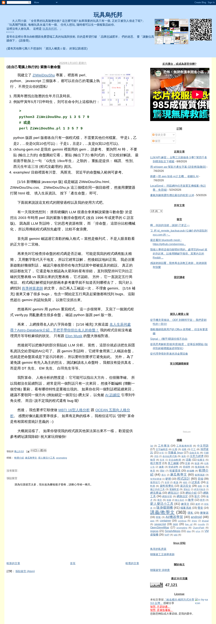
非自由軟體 (175, 459)
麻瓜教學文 (31, 457)
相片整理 (155, 463)
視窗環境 (174, 470)
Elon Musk (73, 336)
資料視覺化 (167, 485)
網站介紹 (191, 492)
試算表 (196, 482)
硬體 (168, 478)
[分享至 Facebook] (42, 450)
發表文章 (160, 134)
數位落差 (179, 500)
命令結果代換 (170, 456)
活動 (188, 459)
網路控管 (167, 496)
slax (189, 531)
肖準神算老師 (32, 288)
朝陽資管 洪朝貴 (160, 570)
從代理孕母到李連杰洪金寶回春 (169, 353)
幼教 (184, 449)
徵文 (159, 500)
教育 (152, 470)
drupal (205, 520)
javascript (160, 524)
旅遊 (197, 463)
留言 (157, 141)
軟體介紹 (19, 457)
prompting (61, 457)
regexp (154, 531)
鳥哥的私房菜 (158, 549)
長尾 (162, 460)
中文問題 (203, 445)
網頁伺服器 (199, 489)
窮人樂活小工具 (46, 457)
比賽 (174, 449)
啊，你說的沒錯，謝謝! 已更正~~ (170, 225)
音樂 (187, 463)
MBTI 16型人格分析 (74, 410)
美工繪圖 (173, 463)
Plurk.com (187, 431)
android (196, 517)
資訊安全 (185, 485)
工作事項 (164, 445)
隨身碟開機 (164, 507)
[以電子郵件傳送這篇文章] (32, 450)
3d (151, 445)
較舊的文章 (132, 563)
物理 (152, 459)
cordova (182, 520)
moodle (201, 524)
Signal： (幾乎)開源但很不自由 (168, 338)
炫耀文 (201, 459)
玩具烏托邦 (108, 15)
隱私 (191, 512)
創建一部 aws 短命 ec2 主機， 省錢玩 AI (174, 176)
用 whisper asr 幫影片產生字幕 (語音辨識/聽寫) (178, 166)
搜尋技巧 (155, 482)
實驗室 (186, 489)
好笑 (161, 453)
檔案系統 (185, 507)
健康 (161, 467)
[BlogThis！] (35, 450)
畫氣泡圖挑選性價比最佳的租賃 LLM (172, 195)
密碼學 (186, 467)
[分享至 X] (38, 450)
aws (152, 520)
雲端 (200, 478)
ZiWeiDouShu (44, 75)
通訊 (163, 475)
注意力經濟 (197, 456)
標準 (202, 500)
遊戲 (200, 486)
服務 (183, 456)
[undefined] (171, 31)
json (175, 524)
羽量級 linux (175, 452)
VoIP (166, 534)
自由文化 (194, 452)
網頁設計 (173, 492)
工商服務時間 (184, 445)
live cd (188, 524)
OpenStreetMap (159, 527)
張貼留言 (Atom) (25, 571)
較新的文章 (13, 563)
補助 (185, 482)
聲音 (200, 507)
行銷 (206, 452)
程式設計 (183, 478)
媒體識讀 (200, 474)
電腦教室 (174, 489)
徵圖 (169, 500)
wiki (176, 534)
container (165, 520)
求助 (156, 456)
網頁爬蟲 (155, 492)
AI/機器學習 (174, 517)
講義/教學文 (162, 512)
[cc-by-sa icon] (202, 601)
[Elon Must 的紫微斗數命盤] (118, 90)
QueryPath (198, 527)
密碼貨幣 (173, 467)
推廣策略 (200, 467)
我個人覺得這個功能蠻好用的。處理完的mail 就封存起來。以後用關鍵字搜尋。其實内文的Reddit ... (178, 253)
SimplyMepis (172, 531)
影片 (197, 496)
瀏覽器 (204, 512)
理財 (162, 470)
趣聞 (197, 504)
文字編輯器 (162, 449)
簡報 (158, 517)
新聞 (167, 482)
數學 (191, 499)
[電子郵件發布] (27, 451)
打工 (193, 449)
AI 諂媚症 (112, 395)
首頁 (72, 563)
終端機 (190, 470)
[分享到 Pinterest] (45, 450)
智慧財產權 (155, 479)
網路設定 (182, 496)
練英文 (185, 503)
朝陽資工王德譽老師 (162, 554)
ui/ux (198, 531)
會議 (175, 482)
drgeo (194, 521)
